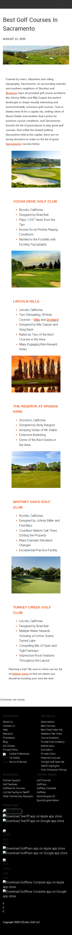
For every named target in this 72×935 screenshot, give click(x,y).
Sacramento (13, 143)
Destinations (48, 721)
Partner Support (11, 780)
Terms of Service (17, 761)
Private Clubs (48, 753)
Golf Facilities (10, 784)
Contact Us (9, 725)
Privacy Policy (10, 749)
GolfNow (41, 792)
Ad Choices (9, 745)
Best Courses (48, 725)
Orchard (52, 320)
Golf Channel (43, 780)
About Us (8, 721)
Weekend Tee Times (51, 733)
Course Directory (50, 737)
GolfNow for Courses (14, 788)
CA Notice (14, 757)
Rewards (8, 733)
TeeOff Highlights (50, 765)
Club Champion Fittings (54, 769)
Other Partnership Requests (18, 796)
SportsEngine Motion (48, 800)
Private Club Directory (53, 741)
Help (5, 729)
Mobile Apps (48, 745)
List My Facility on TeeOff (16, 792)
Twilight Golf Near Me (52, 761)
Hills (37, 320)
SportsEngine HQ (46, 796)
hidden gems (20, 673)
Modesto (11, 93)
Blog (5, 741)
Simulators (47, 749)
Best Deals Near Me (51, 729)
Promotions (9, 737)
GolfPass (42, 784)
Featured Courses (50, 757)
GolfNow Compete (46, 788)
